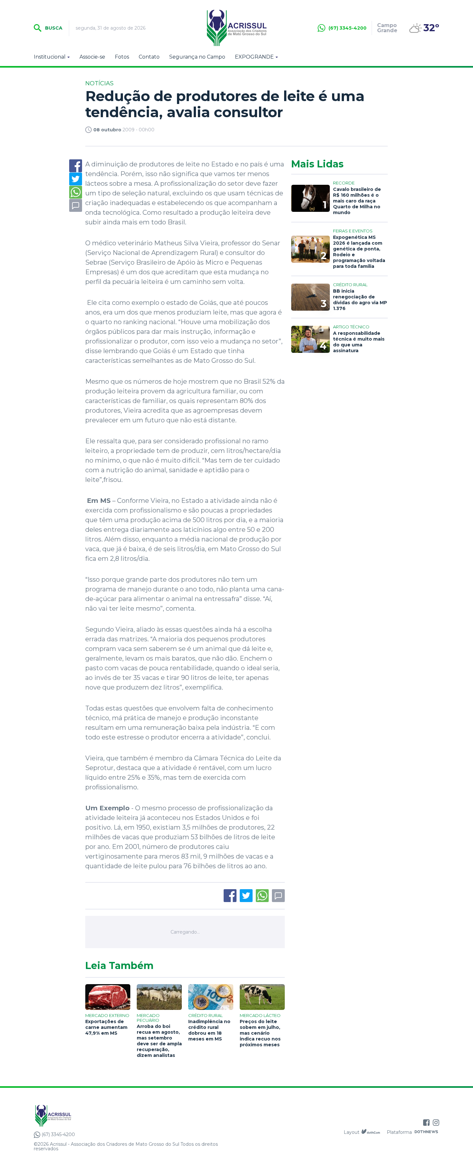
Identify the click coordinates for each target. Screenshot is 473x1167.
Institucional (50, 57)
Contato (149, 57)
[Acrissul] (236, 28)
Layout (351, 1132)
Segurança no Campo (197, 57)
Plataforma (399, 1132)
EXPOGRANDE (254, 57)
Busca (53, 28)
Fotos (122, 57)
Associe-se (92, 57)
